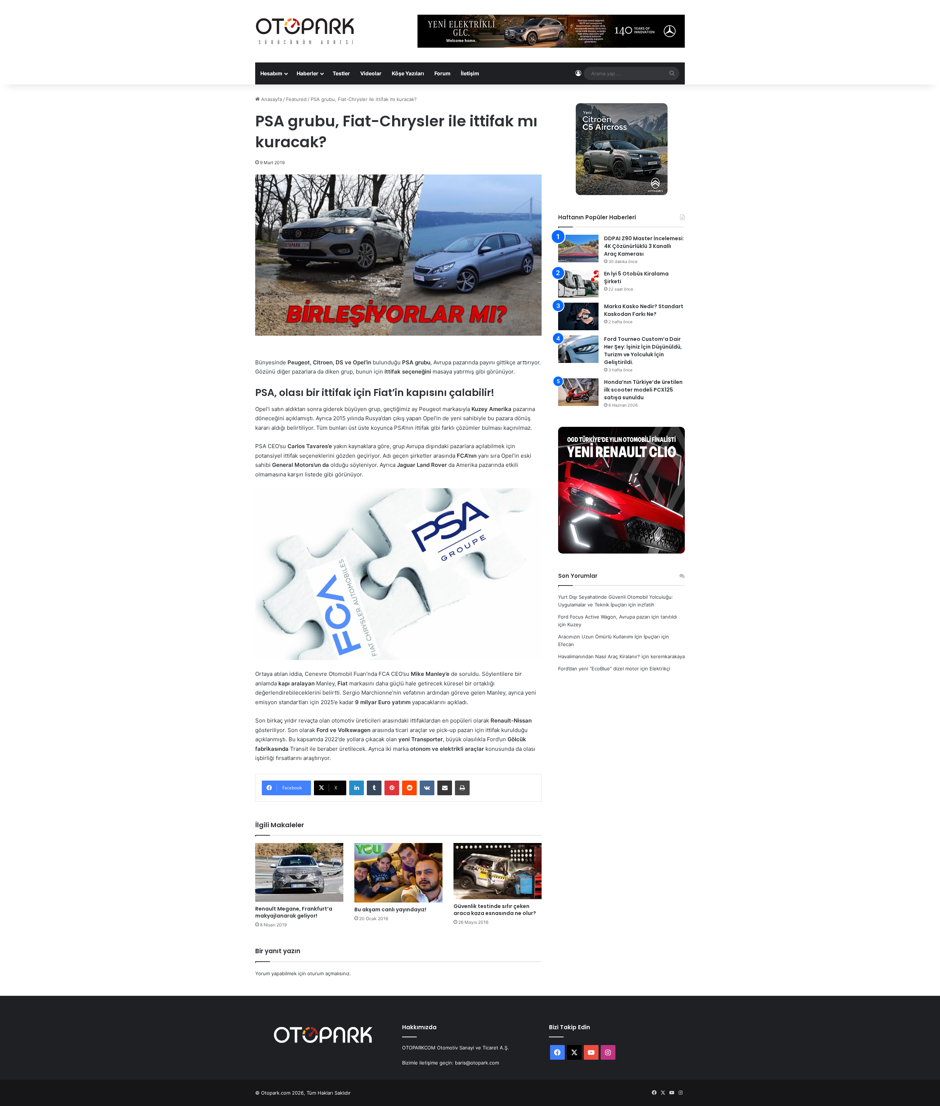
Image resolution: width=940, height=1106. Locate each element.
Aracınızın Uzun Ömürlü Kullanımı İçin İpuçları (609, 637)
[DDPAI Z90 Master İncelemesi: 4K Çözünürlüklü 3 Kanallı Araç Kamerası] (578, 248)
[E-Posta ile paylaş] (444, 788)
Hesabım (271, 73)
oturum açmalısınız (328, 973)
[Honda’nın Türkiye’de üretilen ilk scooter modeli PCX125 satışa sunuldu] (578, 392)
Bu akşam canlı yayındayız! (390, 909)
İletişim (470, 73)
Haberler (307, 73)
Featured (296, 99)
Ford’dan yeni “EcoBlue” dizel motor (598, 668)
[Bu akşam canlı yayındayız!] (398, 873)
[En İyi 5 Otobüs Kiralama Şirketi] (578, 284)
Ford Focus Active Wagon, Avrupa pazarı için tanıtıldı (617, 617)
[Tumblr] (374, 788)
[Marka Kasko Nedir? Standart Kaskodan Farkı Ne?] (578, 316)
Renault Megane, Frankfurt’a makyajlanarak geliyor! (293, 912)
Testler (341, 73)
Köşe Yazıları (408, 73)
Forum (442, 73)
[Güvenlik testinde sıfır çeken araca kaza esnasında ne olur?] (497, 871)
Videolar (371, 73)
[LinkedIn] (356, 788)
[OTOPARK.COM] (305, 31)
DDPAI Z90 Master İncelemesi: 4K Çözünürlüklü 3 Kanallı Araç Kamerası (644, 246)
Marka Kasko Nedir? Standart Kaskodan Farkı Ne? (643, 310)
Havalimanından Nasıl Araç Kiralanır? (599, 656)
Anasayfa (271, 99)
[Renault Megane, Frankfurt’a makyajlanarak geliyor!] (299, 872)
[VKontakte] (427, 788)
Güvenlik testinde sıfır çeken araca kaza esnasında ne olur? (494, 910)
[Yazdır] (462, 788)
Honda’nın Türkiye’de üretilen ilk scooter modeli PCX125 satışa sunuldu (643, 389)
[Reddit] (409, 788)
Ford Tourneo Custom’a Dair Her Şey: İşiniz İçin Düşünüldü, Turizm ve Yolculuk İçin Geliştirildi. (643, 350)
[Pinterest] (391, 788)
